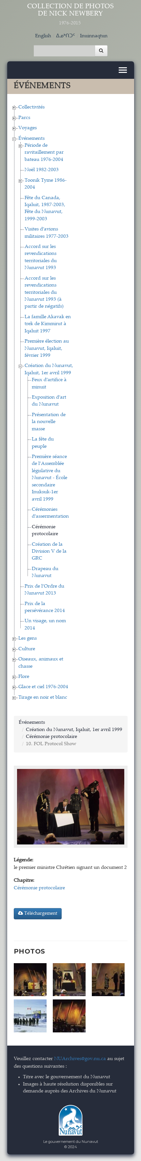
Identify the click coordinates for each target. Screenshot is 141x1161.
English (43, 36)
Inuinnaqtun (94, 36)
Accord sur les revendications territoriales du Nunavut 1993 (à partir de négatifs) (44, 292)
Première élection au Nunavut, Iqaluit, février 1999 (47, 348)
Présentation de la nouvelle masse (49, 422)
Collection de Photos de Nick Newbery (70, 14)
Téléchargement (40, 913)
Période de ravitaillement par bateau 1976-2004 (44, 152)
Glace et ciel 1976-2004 (43, 687)
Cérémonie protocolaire (51, 736)
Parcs (24, 117)
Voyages (27, 128)
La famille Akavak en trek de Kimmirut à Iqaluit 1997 (48, 324)
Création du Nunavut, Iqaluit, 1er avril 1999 (74, 729)
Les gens (27, 638)
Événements (31, 138)
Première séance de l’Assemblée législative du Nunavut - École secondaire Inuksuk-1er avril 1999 (49, 478)
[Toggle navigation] (123, 70)
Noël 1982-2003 (42, 170)
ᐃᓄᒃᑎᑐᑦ (65, 36)
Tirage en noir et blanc (42, 697)
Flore (23, 676)
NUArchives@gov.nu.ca (80, 1058)
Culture (26, 649)
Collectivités (31, 107)
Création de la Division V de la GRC (49, 551)
